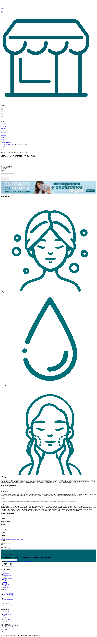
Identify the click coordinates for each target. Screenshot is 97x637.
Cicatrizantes (10, 144)
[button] (48, 120)
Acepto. (17, 561)
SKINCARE (3, 132)
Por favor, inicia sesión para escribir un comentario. (12, 539)
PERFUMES (4, 137)
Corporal (5, 144)
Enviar (15, 560)
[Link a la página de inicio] (1, 144)
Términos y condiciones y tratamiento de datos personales (18, 561)
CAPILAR (3, 135)
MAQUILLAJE (4, 139)
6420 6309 (10, 619)
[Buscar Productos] (2, 11)
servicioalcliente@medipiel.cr (7, 626)
